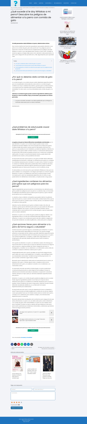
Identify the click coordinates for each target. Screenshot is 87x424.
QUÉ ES (35, 3)
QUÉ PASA (41, 3)
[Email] (31, 344)
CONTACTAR (73, 3)
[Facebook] (12, 344)
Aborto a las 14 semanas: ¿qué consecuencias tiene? (22, 348)
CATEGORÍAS (48, 3)
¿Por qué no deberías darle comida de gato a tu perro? (28, 63)
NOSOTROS (66, 3)
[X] (15, 344)
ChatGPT (33, 137)
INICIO (30, 3)
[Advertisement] (33, 32)
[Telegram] (28, 344)
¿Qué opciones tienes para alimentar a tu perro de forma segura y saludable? (33, 70)
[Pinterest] (18, 344)
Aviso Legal (21, 419)
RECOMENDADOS (58, 3)
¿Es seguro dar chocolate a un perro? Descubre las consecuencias (46, 348)
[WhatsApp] (21, 344)
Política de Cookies (26, 420)
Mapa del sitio (26, 421)
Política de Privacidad (28, 419)
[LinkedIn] (25, 344)
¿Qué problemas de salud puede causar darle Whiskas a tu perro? (30, 65)
